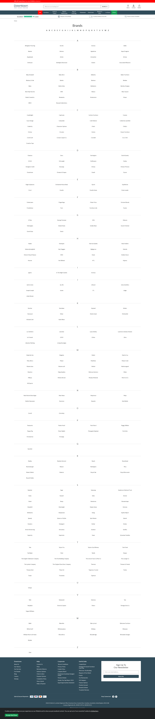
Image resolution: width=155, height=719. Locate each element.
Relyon (62, 466)
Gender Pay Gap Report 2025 (66, 680)
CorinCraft (30, 137)
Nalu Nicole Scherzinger (30, 395)
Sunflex (125, 529)
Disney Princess (125, 166)
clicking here (94, 711)
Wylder (30, 640)
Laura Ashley (93, 331)
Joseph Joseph (30, 290)
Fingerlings (62, 202)
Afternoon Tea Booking (85, 670)
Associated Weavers (125, 62)
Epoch (93, 184)
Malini (93, 355)
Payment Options (41, 676)
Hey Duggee (61, 249)
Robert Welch (30, 472)
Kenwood (30, 314)
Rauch (93, 461)
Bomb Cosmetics (30, 97)
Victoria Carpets (61, 605)
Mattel (93, 366)
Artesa (125, 57)
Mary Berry (30, 360)
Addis (125, 45)
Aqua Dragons (125, 51)
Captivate (61, 115)
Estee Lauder (125, 190)
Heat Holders (125, 243)
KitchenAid (125, 314)
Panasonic (30, 425)
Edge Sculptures (30, 184)
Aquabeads (30, 57)
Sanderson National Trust (125, 490)
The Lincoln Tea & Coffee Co (93, 558)
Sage (61, 490)
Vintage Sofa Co (125, 605)
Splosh (125, 518)
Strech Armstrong (30, 529)
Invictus (93, 272)
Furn (61, 208)
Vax (125, 600)
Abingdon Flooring (30, 45)
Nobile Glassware (30, 401)
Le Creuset (30, 337)
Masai (61, 360)
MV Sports (30, 383)
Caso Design (30, 120)
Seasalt (62, 495)
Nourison (61, 401)
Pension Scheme (62, 677)
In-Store (108, 12)
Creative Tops (30, 143)
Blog (15, 674)
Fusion (125, 208)
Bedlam (125, 80)
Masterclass (30, 366)
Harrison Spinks (93, 243)
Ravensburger (30, 466)
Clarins (93, 132)
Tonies (125, 570)
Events (81, 675)
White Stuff (30, 629)
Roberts (61, 472)
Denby (125, 161)
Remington (93, 466)
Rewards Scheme (83, 687)
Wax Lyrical (93, 623)
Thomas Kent (30, 570)
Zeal (30, 652)
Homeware (83, 12)
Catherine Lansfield (125, 120)
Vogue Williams (30, 611)
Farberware (30, 202)
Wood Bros (62, 634)
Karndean (61, 308)
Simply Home (93, 507)
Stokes (125, 524)
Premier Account (83, 685)
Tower (30, 575)
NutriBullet (125, 401)
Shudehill (30, 507)
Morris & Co (125, 377)
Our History (17, 666)
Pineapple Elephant (93, 431)
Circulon (61, 132)
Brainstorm (93, 97)
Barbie (61, 80)
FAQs (38, 666)
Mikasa (30, 377)
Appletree (93, 51)
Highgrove (93, 249)
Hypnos (125, 260)
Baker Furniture (125, 74)
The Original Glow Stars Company (62, 564)
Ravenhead (125, 461)
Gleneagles (30, 225)
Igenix (30, 272)
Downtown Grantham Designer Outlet (66, 674)
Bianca (93, 91)
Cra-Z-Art (125, 137)
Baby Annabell (30, 74)
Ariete (61, 57)
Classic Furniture (125, 132)
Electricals (91, 12)
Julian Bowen (30, 296)
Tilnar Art (61, 570)
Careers (16, 676)
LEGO (61, 337)
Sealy (29, 495)
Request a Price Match (85, 673)
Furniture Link (93, 208)
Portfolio (125, 431)
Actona (93, 45)
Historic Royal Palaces (30, 255)
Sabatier (30, 490)
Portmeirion (30, 436)
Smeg (93, 512)
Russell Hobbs (30, 478)
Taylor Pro (62, 547)
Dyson (125, 172)
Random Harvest (61, 461)
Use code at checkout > (27, 1)
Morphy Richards (93, 377)
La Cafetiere (30, 331)
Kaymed (93, 308)
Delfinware (93, 161)
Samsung (93, 490)
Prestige (61, 436)
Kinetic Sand (93, 314)
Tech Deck (125, 547)
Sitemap (16, 679)
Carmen (125, 115)
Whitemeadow (62, 629)
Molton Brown (62, 377)
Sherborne (93, 501)
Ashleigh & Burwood (61, 62)
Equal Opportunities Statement (66, 682)
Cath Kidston (93, 120)
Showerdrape (125, 501)
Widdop (93, 629)
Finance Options (83, 682)
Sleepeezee (62, 512)
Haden (30, 243)
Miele (125, 372)
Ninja (125, 395)
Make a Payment (41, 683)
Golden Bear (93, 225)
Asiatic (93, 62)
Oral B (30, 413)
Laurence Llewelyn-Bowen (125, 331)
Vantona (93, 600)
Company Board (62, 671)
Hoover (30, 260)
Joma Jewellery (125, 285)
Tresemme (61, 575)
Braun (125, 97)
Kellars (125, 308)
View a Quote (40, 681)
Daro (61, 155)
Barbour (93, 80)
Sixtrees (125, 507)
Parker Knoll (61, 425)
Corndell (93, 137)
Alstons (62, 51)
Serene (125, 495)
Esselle (62, 190)
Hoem (93, 255)
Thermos (93, 564)
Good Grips (30, 231)
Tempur (125, 553)
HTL (93, 260)
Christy (30, 132)
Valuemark (61, 600)
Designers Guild (30, 166)
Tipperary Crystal (93, 570)
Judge (125, 290)
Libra (125, 337)
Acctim (61, 45)
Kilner (61, 314)
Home (15, 21)
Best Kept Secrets (30, 91)
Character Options (62, 126)
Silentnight (62, 507)
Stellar (93, 524)
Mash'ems (93, 360)
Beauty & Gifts (99, 12)
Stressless (61, 529)
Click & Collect (40, 674)
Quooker (30, 449)
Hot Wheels (61, 260)
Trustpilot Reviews (84, 690)
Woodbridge (93, 634)
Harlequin (61, 243)
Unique (30, 587)
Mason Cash (125, 360)
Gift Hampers (82, 680)
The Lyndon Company (30, 564)
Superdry (30, 535)
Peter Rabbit (61, 431)
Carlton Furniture (93, 115)
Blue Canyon (125, 91)
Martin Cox (125, 355)
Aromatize (93, 57)
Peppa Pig (30, 431)
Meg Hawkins (61, 372)
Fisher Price (93, 202)
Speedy (30, 518)
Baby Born (62, 74)
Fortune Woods (125, 202)
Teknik (93, 553)
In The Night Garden (61, 272)
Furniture (46, 12)
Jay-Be (62, 285)
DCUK (30, 161)
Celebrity (29, 126)
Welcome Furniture (125, 623)
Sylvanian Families (125, 535)
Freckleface (30, 208)
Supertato (61, 535)
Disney (93, 166)
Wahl (30, 623)
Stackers (30, 524)
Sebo (93, 495)
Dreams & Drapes (61, 172)
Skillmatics (30, 512)
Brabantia (61, 97)
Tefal (61, 553)
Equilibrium (125, 184)
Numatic (93, 401)
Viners (93, 605)
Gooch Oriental (125, 225)
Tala (30, 547)
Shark (29, 501)
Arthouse (29, 62)
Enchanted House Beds (62, 184)
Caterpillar (62, 120)
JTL (93, 290)
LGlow (93, 337)
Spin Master (93, 518)
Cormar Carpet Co (62, 137)
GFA (93, 220)
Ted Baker (30, 553)
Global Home (61, 225)
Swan (93, 535)
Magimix (61, 355)
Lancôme (61, 331)
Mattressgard (125, 366)
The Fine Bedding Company (61, 558)
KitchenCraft (30, 319)
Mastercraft (61, 366)
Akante (30, 51)
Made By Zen (30, 355)
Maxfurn (30, 372)
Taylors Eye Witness (93, 547)
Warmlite (61, 623)
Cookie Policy (61, 669)
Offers (114, 12)
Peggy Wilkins (125, 425)
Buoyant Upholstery (61, 103)
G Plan (30, 220)
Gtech (61, 231)
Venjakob (30, 605)
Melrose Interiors (93, 372)
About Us (16, 664)
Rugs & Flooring (74, 12)
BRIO (29, 103)
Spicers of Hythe (61, 518)
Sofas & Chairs (55, 12)
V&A (30, 600)
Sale (40, 12)
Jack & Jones (30, 285)
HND (61, 255)
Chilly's (125, 126)
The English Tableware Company (30, 558)
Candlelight (30, 115)
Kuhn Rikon (62, 319)
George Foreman (61, 220)
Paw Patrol (93, 425)
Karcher (30, 308)
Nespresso (93, 395)
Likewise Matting (30, 343)
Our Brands (17, 671)
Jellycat (93, 285)
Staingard (61, 524)
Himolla (125, 249)
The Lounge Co (125, 558)
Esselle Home (93, 190)
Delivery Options (41, 671)
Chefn (93, 126)
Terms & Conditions (63, 664)
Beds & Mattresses (64, 12)
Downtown (30, 172)
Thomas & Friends (125, 564)
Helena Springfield (30, 249)
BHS (61, 91)
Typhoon (93, 575)
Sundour (93, 529)
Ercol (30, 190)
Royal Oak (93, 472)
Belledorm (93, 86)
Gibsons (125, 220)
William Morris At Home (29, 634)
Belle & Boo (62, 86)
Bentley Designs (125, 86)
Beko (30, 86)
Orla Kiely (61, 413)
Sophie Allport (125, 512)
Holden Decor (125, 255)
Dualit (93, 172)
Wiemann (125, 629)
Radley (30, 461)
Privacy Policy (61, 666)
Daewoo (30, 155)
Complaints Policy (41, 679)
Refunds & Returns (42, 669)
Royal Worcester (125, 472)
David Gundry (125, 155)
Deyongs (61, 166)
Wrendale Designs (125, 634)
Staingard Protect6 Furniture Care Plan (87, 667)
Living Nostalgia (61, 343)
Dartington (93, 155)
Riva (125, 466)
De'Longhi (61, 161)
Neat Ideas (62, 395)
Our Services (17, 669)
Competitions (82, 664)
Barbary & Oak (30, 80)
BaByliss (93, 74)
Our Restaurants (83, 677)
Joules (61, 290)
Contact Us (40, 664)
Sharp (61, 501)
